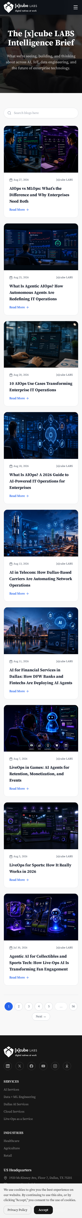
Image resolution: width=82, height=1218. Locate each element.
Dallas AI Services (16, 1104)
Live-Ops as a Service (18, 1119)
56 (73, 1006)
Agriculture (12, 1148)
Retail (8, 1156)
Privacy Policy (17, 1210)
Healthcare (11, 1141)
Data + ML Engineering (20, 1097)
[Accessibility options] (67, 1066)
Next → (41, 1016)
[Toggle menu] (75, 7)
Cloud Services (14, 1112)
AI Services (11, 1090)
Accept (43, 1210)
